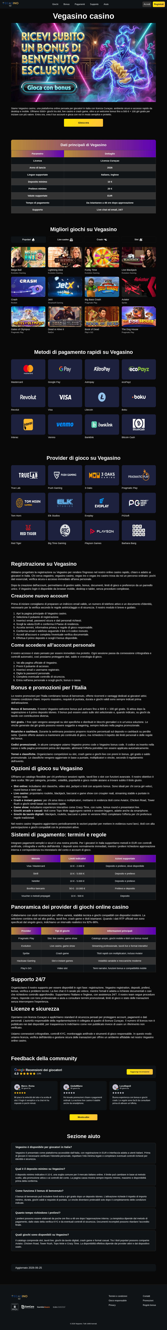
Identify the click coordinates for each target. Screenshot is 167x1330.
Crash (100, 239)
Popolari (26, 239)
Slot (136, 239)
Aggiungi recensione (139, 1072)
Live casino (63, 239)
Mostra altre (83, 1117)
